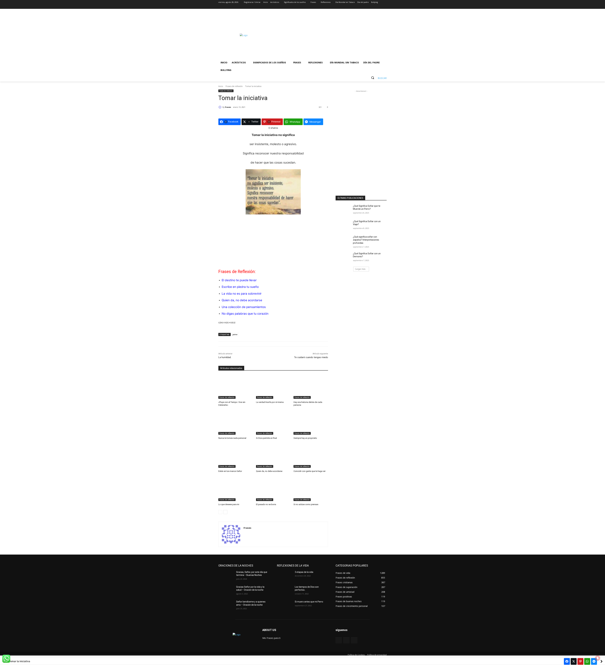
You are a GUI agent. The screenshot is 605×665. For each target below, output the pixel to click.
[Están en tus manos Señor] (235, 456)
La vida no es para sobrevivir (242, 293)
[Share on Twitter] (574, 661)
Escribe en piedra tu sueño (240, 287)
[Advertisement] (328, 35)
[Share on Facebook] (567, 661)
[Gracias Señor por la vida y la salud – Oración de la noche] (226, 590)
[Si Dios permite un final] (273, 423)
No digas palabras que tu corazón (245, 313)
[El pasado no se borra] (273, 489)
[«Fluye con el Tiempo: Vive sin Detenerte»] (235, 387)
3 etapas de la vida (304, 572)
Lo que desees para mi (228, 504)
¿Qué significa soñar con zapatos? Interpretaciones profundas (366, 240)
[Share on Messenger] (594, 661)
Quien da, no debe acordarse (242, 300)
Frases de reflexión (234, 86)
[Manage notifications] (597, 658)
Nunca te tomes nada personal (232, 438)
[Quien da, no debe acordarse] (273, 456)
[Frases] (220, 107)
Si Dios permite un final (266, 438)
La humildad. (224, 357)
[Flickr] (346, 640)
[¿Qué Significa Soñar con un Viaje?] (343, 225)
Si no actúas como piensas (306, 504)
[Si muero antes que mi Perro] (284, 605)
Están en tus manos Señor (230, 471)
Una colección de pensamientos (244, 307)
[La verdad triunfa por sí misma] (273, 387)
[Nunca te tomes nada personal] (235, 423)
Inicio (220, 86)
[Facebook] (367, 7)
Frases (228, 107)
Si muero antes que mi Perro (309, 601)
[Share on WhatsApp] (587, 661)
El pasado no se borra (266, 504)
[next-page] (225, 512)
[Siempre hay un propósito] (311, 423)
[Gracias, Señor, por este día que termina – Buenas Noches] (226, 576)
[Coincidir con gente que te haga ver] (311, 456)
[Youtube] (385, 7)
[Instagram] (372, 7)
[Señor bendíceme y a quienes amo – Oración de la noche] (226, 605)
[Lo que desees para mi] (235, 489)
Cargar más (360, 269)
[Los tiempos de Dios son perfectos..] (284, 590)
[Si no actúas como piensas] (311, 489)
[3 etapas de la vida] (284, 576)
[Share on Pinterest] (580, 661)
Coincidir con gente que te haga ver (310, 471)
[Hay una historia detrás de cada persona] (311, 387)
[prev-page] (220, 512)
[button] (378, 77)
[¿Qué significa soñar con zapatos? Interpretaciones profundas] (343, 240)
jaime (235, 334)
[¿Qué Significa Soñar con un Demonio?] (343, 257)
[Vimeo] (380, 7)
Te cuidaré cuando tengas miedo (311, 357)
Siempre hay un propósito (305, 438)
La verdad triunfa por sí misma (270, 402)
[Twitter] (376, 7)
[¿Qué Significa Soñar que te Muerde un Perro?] (343, 209)
